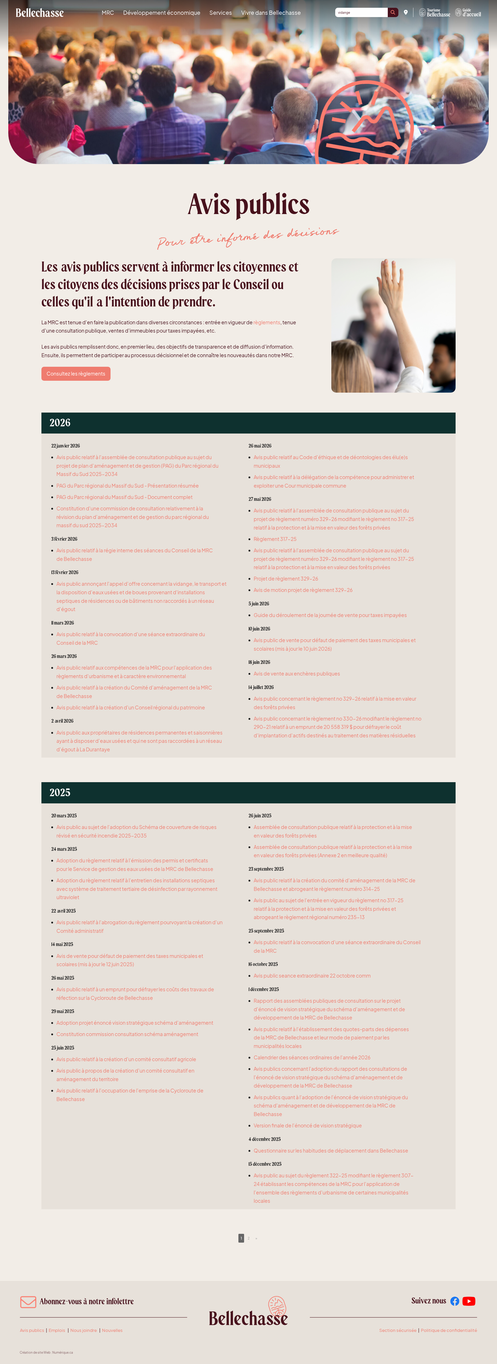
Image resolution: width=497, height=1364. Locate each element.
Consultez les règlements (76, 373)
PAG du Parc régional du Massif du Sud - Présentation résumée (127, 485)
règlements (266, 322)
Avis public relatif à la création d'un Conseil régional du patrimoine (130, 707)
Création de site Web (35, 1352)
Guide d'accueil (468, 12)
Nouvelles (112, 1330)
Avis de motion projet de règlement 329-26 (303, 590)
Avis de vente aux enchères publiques (297, 673)
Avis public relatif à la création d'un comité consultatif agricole (126, 1059)
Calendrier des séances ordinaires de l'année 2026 (312, 1057)
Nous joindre (83, 1330)
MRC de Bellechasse (40, 12)
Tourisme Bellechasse (435, 12)
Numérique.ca (62, 1352)
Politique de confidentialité (449, 1330)
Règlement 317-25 (275, 539)
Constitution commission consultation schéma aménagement (127, 1034)
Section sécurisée (397, 1330)
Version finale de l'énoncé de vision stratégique (308, 1125)
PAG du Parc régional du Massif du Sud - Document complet (124, 497)
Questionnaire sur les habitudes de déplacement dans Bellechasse (331, 1150)
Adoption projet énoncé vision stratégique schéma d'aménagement (134, 1023)
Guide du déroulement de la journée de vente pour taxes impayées (330, 615)
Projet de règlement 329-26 (286, 578)
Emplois (57, 1330)
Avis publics (32, 1330)
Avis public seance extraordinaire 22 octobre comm (312, 975)
